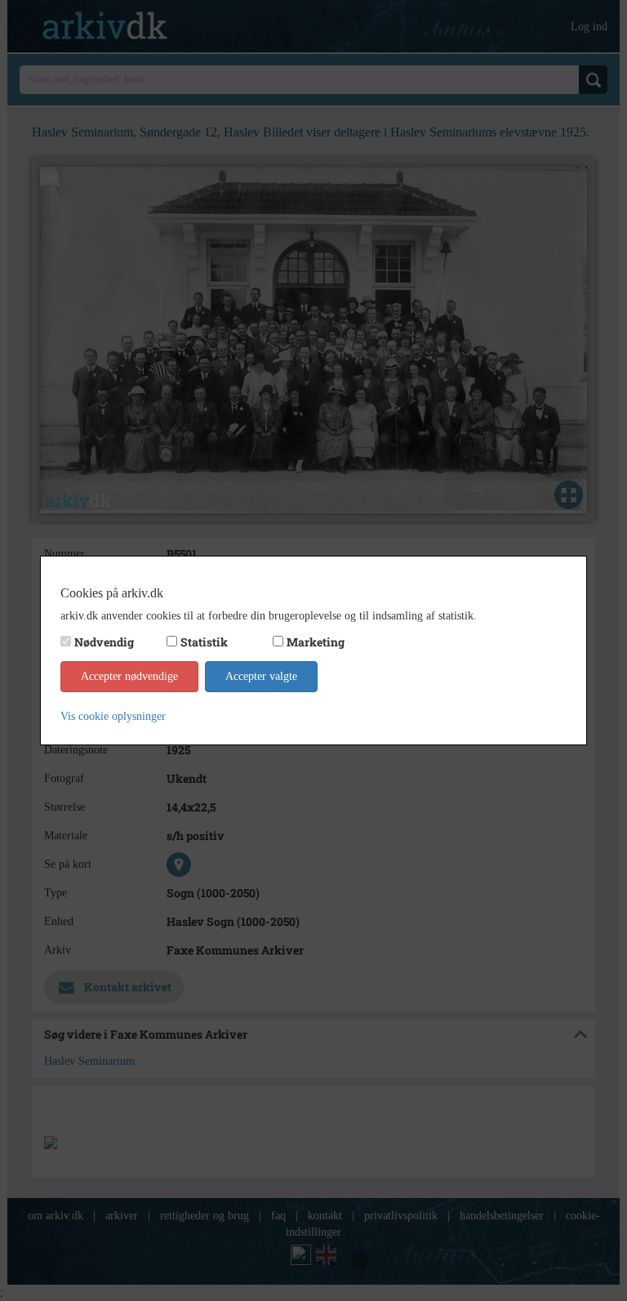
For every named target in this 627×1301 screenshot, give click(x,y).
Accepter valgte (261, 676)
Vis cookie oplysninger (113, 716)
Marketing (316, 642)
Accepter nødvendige (129, 676)
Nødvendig (104, 642)
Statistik (204, 642)
